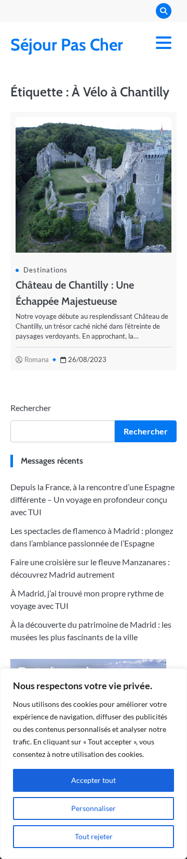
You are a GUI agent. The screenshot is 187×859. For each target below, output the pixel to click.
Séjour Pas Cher (66, 44)
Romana (36, 359)
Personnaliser (93, 808)
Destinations (45, 270)
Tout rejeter (94, 836)
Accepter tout (93, 780)
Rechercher (30, 408)
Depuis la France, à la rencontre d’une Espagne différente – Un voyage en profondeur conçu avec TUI (92, 499)
